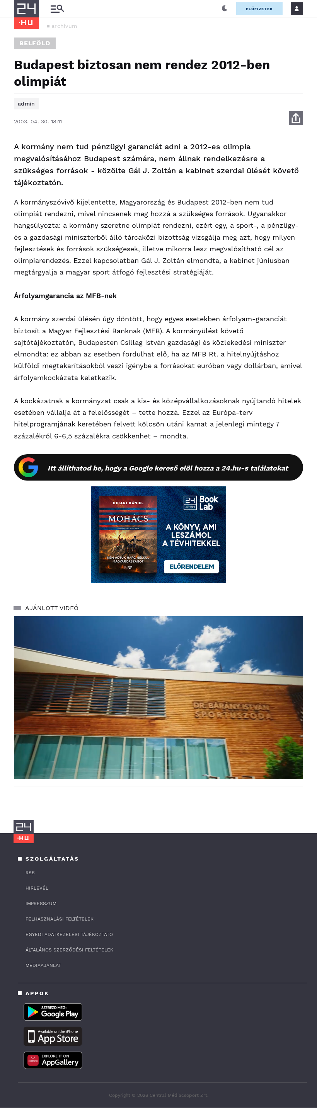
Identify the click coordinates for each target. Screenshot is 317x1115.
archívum (64, 26)
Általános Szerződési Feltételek (69, 950)
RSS (30, 872)
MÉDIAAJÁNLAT (43, 965)
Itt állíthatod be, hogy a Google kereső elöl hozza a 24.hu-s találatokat (168, 468)
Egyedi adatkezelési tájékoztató (69, 934)
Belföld (34, 43)
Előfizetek (259, 9)
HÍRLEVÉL (37, 888)
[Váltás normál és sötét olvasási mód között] (224, 8)
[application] (158, 697)
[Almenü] (57, 8)
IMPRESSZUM (41, 903)
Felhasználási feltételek (60, 919)
